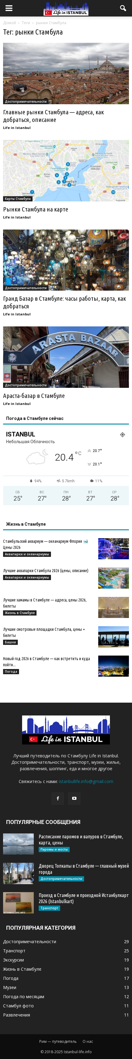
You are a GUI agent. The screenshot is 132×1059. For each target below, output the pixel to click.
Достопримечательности (26, 101)
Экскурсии (13, 960)
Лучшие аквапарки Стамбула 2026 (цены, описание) (45, 570)
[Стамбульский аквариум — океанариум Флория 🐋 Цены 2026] (113, 548)
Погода (11, 671)
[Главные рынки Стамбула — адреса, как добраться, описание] (66, 73)
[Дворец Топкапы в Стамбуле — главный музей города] (18, 873)
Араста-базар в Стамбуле (34, 395)
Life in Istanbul (17, 127)
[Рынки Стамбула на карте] (66, 170)
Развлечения (16, 1015)
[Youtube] (74, 798)
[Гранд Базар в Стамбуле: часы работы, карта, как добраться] (66, 260)
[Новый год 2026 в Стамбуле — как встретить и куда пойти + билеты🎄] (113, 666)
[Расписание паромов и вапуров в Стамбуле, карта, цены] (18, 844)
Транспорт (49, 908)
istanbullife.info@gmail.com (86, 781)
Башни (10, 642)
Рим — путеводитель (58, 1041)
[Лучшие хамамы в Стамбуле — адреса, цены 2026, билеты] (113, 607)
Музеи (9, 987)
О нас (88, 1041)
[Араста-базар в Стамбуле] (66, 357)
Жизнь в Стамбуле (20, 613)
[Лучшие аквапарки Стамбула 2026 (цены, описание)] (113, 578)
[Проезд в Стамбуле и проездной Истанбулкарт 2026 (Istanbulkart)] (18, 903)
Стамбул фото (18, 1006)
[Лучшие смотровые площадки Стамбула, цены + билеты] (113, 636)
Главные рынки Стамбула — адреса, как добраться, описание (53, 115)
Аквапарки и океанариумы (27, 554)
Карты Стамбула (18, 199)
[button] (123, 8)
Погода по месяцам (23, 996)
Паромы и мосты (54, 849)
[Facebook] (58, 798)
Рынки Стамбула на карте (35, 209)
